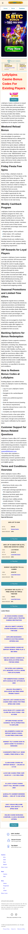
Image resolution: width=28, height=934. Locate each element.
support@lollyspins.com (9, 451)
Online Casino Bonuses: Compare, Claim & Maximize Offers (14, 817)
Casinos (3, 854)
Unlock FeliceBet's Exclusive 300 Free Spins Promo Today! (14, 691)
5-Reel (4, 890)
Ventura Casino (15, 529)
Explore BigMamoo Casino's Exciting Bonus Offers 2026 (14, 639)
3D (4, 888)
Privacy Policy (6, 929)
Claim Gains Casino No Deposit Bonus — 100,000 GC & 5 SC (14, 765)
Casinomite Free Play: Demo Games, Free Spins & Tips (14, 753)
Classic (5, 883)
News (13, 8)
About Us (13, 929)
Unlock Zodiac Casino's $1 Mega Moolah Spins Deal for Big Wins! (14, 660)
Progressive (6, 885)
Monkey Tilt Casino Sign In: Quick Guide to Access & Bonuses (14, 744)
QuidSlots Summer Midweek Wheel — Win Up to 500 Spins (14, 795)
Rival (4, 862)
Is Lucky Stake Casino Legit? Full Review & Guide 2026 (14, 785)
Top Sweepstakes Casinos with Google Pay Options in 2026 (14, 681)
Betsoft (5, 864)
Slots (4, 876)
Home (5, 8)
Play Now (14, 99)
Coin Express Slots (7, 67)
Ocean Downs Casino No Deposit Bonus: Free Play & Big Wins (14, 649)
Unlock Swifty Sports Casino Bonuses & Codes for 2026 (14, 628)
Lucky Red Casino (15, 554)
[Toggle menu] (2, 2)
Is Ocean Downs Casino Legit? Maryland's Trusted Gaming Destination (14, 618)
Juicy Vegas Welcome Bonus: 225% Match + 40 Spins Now (14, 806)
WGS (4, 859)
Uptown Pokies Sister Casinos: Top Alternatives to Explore (14, 723)
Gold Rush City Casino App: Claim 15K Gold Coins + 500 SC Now (14, 712)
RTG (4, 857)
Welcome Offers (21, 929)
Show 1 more (4, 867)
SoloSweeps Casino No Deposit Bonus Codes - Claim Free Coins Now (14, 733)
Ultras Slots (21, 67)
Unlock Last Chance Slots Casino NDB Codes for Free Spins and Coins (14, 702)
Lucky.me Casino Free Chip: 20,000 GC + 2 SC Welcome (14, 774)
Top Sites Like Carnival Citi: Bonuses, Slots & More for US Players (14, 670)
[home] (16, 4)
